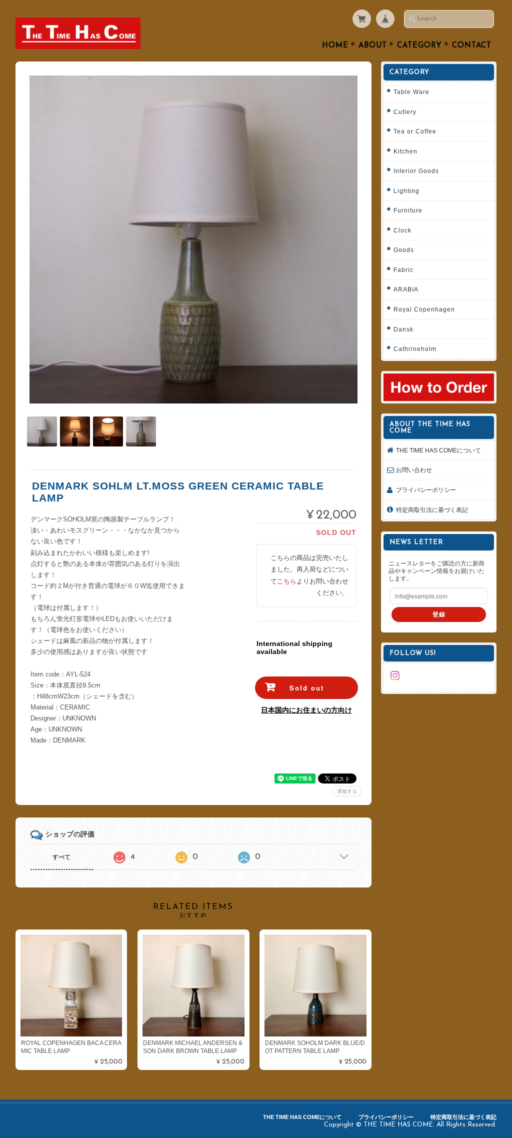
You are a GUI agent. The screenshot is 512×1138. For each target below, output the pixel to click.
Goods (404, 249)
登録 (439, 614)
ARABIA (406, 289)
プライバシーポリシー (426, 489)
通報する (347, 791)
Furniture (408, 210)
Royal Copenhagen (424, 309)
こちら (286, 581)
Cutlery (405, 111)
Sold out (307, 687)
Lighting (407, 191)
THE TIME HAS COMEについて (438, 450)
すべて (61, 857)
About (372, 46)
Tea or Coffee (415, 131)
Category (419, 46)
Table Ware (412, 91)
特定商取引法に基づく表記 (432, 509)
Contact (472, 46)
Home (335, 46)
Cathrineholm (415, 349)
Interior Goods (416, 171)
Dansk (404, 329)
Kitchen (406, 151)
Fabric (404, 269)
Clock (403, 230)
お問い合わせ (414, 469)
